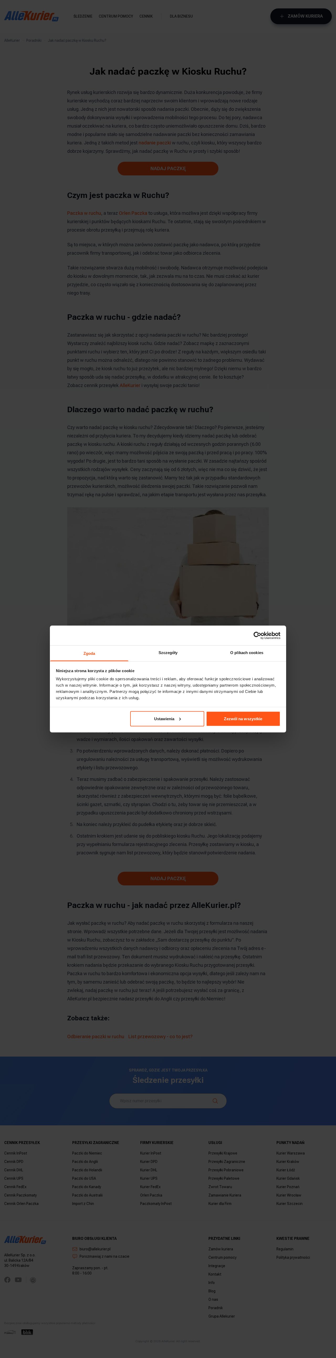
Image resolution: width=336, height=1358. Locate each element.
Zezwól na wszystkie (243, 718)
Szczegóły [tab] (168, 652)
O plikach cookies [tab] (246, 652)
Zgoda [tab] (89, 653)
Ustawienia (164, 718)
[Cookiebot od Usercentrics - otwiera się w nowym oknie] (257, 635)
